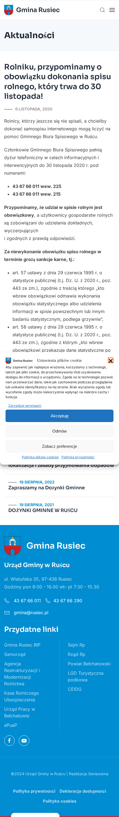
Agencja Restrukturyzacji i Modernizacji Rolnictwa (22, 673)
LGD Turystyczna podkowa (86, 676)
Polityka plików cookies (40, 457)
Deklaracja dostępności (83, 791)
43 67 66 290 (67, 600)
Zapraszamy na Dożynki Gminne (46, 488)
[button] (110, 360)
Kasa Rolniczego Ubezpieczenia (21, 696)
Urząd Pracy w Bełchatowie (19, 712)
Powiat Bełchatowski (89, 663)
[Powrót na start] (32, 10)
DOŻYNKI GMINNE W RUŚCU (42, 510)
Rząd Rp (76, 654)
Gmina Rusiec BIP (22, 645)
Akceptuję (60, 415)
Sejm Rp (76, 645)
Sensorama (98, 773)
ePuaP (10, 725)
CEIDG (75, 689)
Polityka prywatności (77, 457)
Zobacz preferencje (59, 446)
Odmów (59, 431)
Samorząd (14, 654)
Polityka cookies (59, 801)
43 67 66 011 (26, 600)
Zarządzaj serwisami (24, 406)
